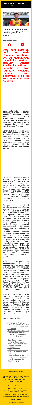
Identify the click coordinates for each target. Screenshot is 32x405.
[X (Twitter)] (22, 44)
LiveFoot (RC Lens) (22, 390)
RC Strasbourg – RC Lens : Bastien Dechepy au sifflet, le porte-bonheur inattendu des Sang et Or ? (18, 334)
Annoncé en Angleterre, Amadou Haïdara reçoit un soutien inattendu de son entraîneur (18, 326)
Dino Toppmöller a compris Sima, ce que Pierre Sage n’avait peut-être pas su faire (18, 343)
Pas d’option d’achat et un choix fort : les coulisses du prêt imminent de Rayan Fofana (18, 358)
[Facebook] (9, 44)
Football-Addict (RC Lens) (16, 391)
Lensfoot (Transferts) (10, 390)
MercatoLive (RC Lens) (20, 388)
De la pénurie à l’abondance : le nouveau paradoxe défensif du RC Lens (18, 350)
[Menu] (28, 4)
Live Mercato (9, 388)
